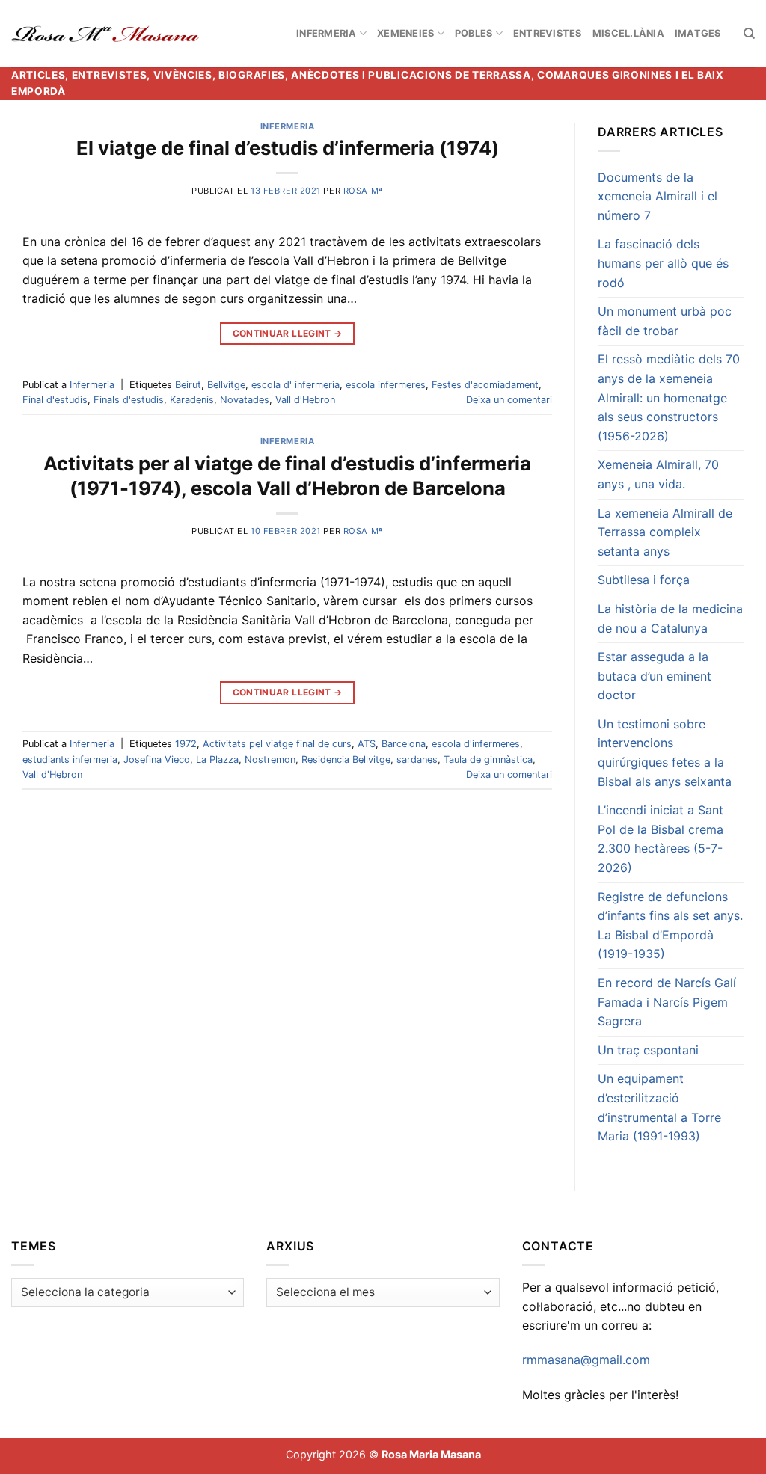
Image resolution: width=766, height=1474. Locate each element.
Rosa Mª (363, 190)
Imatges (698, 33)
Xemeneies (405, 33)
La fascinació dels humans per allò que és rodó (663, 262)
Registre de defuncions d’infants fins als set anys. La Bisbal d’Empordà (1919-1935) (670, 925)
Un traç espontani (648, 1049)
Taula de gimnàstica (488, 759)
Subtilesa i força (644, 579)
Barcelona (404, 743)
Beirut (188, 384)
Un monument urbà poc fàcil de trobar (665, 321)
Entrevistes (547, 33)
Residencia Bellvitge (345, 759)
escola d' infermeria (295, 384)
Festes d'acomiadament (485, 384)
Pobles (474, 33)
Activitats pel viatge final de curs (277, 743)
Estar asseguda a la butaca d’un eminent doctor (654, 675)
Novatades (244, 399)
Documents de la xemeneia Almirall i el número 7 (657, 196)
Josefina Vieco (156, 759)
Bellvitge (226, 384)
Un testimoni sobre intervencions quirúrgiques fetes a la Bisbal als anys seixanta (665, 752)
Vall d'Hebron (305, 399)
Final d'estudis (55, 399)
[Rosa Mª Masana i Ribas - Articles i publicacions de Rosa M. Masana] (105, 33)
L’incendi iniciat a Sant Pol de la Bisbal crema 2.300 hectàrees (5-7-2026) (660, 838)
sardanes (417, 759)
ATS (367, 743)
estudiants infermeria (69, 759)
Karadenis (192, 399)
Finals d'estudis (129, 399)
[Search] (749, 33)
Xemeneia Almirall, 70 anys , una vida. (658, 474)
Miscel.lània (628, 33)
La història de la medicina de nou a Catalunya (670, 618)
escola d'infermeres (476, 743)
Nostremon (270, 759)
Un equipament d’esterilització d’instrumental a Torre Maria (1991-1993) (659, 1107)
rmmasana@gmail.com (586, 1359)
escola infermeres (386, 384)
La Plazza (217, 759)
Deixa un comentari (509, 399)
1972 (186, 743)
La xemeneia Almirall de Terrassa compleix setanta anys (665, 532)
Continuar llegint (288, 333)
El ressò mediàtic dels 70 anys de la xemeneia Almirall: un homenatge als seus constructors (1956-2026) (669, 397)
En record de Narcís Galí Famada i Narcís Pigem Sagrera (667, 1001)
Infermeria (326, 33)
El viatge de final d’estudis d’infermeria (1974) (287, 147)
